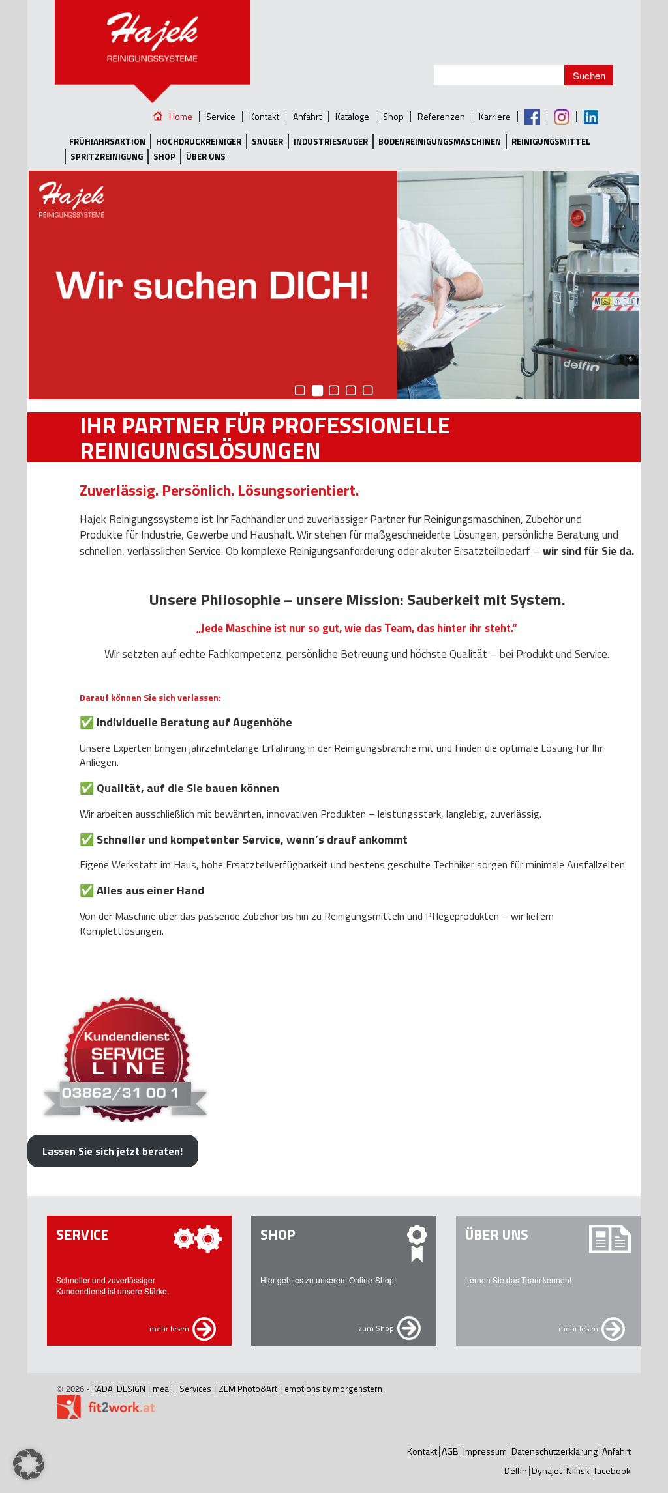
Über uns (206, 156)
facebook (612, 1470)
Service (220, 116)
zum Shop (376, 1328)
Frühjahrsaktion (107, 141)
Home (180, 116)
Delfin (515, 1470)
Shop (393, 116)
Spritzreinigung (106, 156)
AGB (450, 1451)
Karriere (495, 116)
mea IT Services (182, 1388)
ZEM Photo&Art (248, 1388)
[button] (28, 1464)
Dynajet (547, 1470)
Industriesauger (331, 141)
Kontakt (264, 116)
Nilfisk (578, 1470)
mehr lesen (169, 1328)
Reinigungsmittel (550, 141)
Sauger (267, 141)
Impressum (485, 1451)
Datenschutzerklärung (554, 1451)
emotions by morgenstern (333, 1388)
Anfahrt (307, 116)
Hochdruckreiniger (198, 141)
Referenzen (441, 116)
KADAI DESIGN (118, 1388)
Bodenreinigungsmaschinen (439, 141)
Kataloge (352, 116)
